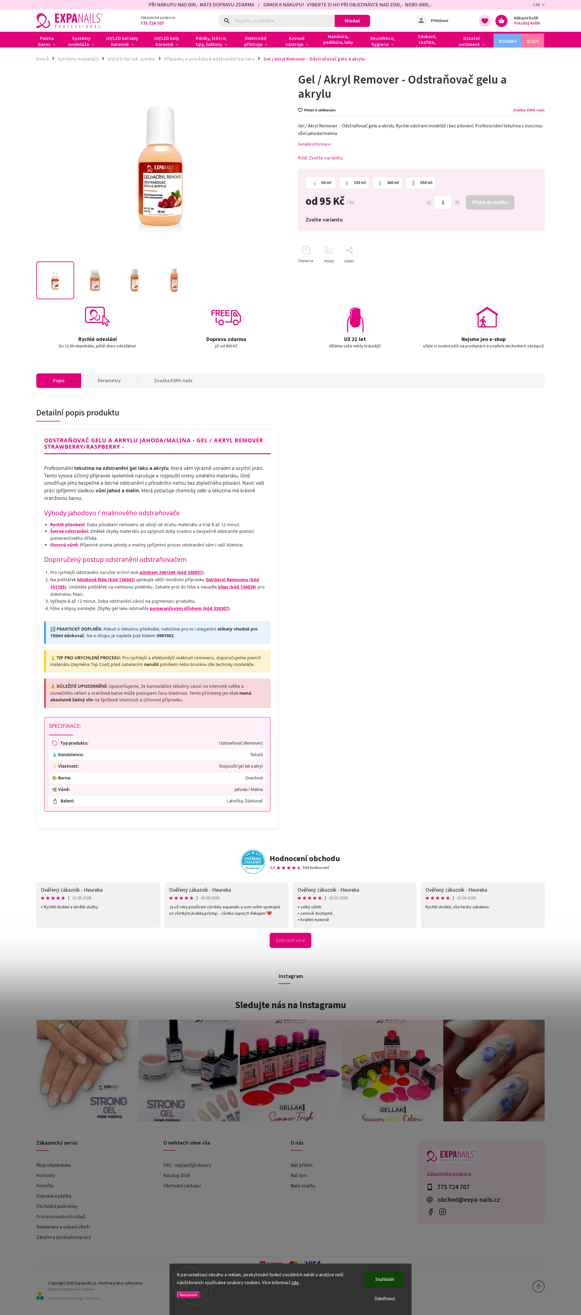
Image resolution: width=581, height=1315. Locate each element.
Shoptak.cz (93, 1298)
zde (295, 1283)
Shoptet (66, 1298)
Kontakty (45, 1175)
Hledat (352, 20)
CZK (536, 5)
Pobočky (45, 1185)
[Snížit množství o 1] (429, 202)
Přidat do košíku (490, 202)
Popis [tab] (58, 380)
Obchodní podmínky (56, 1206)
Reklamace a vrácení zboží (63, 1227)
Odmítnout (385, 1299)
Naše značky (302, 1185)
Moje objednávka (53, 1165)
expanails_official (442, 1211)
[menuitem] (49, 41)
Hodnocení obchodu (305, 858)
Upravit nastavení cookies (71, 1289)
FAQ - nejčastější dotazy (187, 1165)
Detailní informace (314, 144)
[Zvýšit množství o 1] (457, 202)
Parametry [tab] (109, 380)
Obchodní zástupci (182, 1185)
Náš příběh (301, 1165)
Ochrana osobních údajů (60, 1216)
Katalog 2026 (176, 1175)
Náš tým (298, 1175)
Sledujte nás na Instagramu (290, 1005)
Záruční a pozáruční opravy (63, 1237)
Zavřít (526, 271)
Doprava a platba (53, 1196)
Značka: (529, 110)
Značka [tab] (173, 380)
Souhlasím (384, 1279)
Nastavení (188, 1295)
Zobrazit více (290, 940)
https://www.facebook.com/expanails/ (430, 1211)
